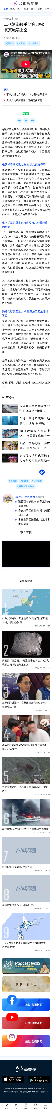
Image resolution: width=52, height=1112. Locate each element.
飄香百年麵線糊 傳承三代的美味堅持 (34, 504)
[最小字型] (19, 120)
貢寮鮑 (10, 43)
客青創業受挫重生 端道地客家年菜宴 (34, 522)
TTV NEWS (7, 19)
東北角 (22, 43)
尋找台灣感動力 (26, 486)
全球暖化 (34, 43)
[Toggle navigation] (45, 1105)
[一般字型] (26, 120)
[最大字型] (32, 120)
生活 (16, 19)
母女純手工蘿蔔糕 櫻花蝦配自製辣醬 (34, 513)
